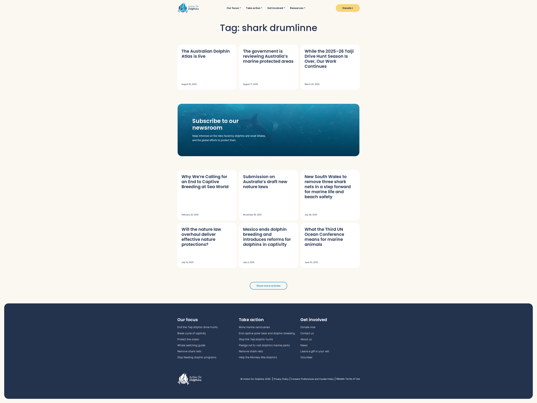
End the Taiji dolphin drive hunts (197, 327)
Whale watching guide (191, 345)
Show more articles (268, 285)
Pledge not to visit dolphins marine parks (264, 345)
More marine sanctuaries (254, 327)
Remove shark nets (189, 351)
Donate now (307, 327)
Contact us (307, 333)
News (304, 345)
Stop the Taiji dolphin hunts (256, 339)
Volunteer (306, 357)
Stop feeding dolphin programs (196, 357)
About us (306, 339)
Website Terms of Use (348, 378)
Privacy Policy (281, 379)
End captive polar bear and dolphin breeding (267, 333)
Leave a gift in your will (314, 351)
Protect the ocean (188, 339)
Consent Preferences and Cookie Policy (312, 379)
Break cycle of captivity (191, 333)
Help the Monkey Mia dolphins (258, 357)
